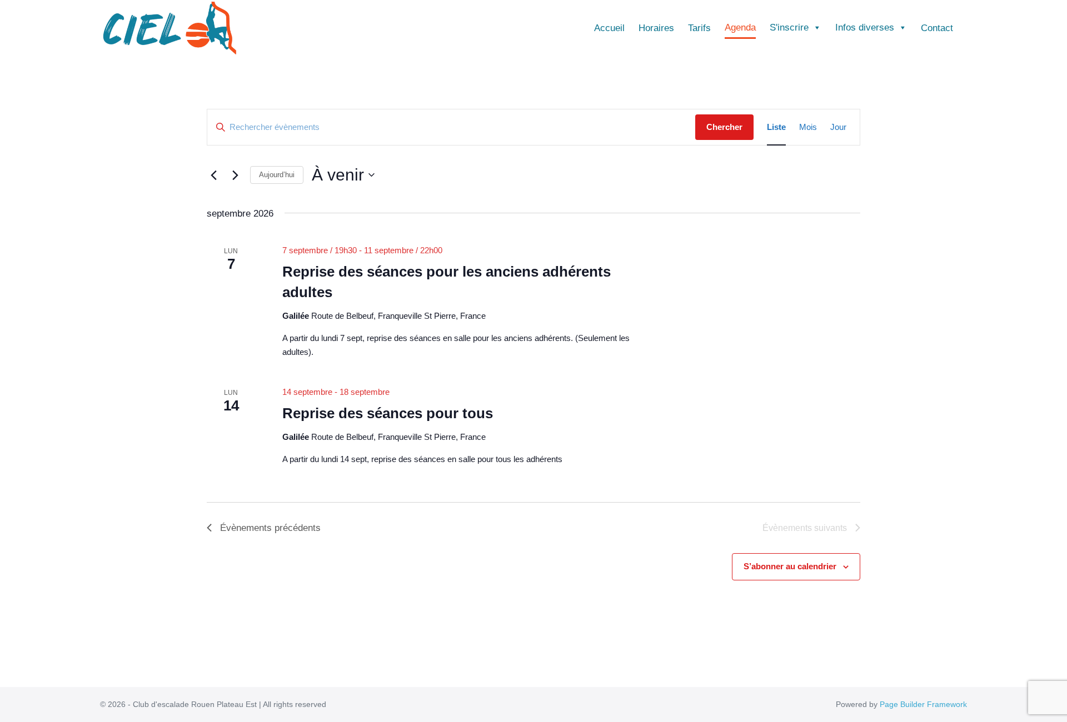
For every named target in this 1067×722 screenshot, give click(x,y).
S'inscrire (789, 27)
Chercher (724, 127)
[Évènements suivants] (235, 175)
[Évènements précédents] (213, 175)
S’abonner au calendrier (790, 566)
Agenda (740, 27)
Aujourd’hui (277, 175)
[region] (533, 689)
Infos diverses (864, 27)
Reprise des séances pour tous (387, 413)
